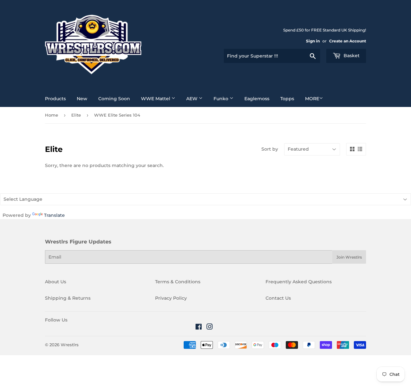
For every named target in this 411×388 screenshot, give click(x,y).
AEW (192, 98)
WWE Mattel (156, 98)
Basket (351, 55)
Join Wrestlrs (349, 257)
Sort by (269, 149)
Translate (54, 215)
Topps (287, 98)
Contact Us (278, 298)
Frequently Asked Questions (299, 282)
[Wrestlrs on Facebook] (198, 328)
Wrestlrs (70, 344)
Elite (76, 115)
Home (51, 115)
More (312, 98)
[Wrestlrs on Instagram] (209, 328)
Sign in (313, 41)
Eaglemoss (256, 98)
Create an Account (347, 41)
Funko (222, 98)
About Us (55, 282)
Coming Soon (114, 98)
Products (55, 98)
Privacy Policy (171, 298)
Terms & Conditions (177, 282)
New (82, 98)
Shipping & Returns (68, 298)
